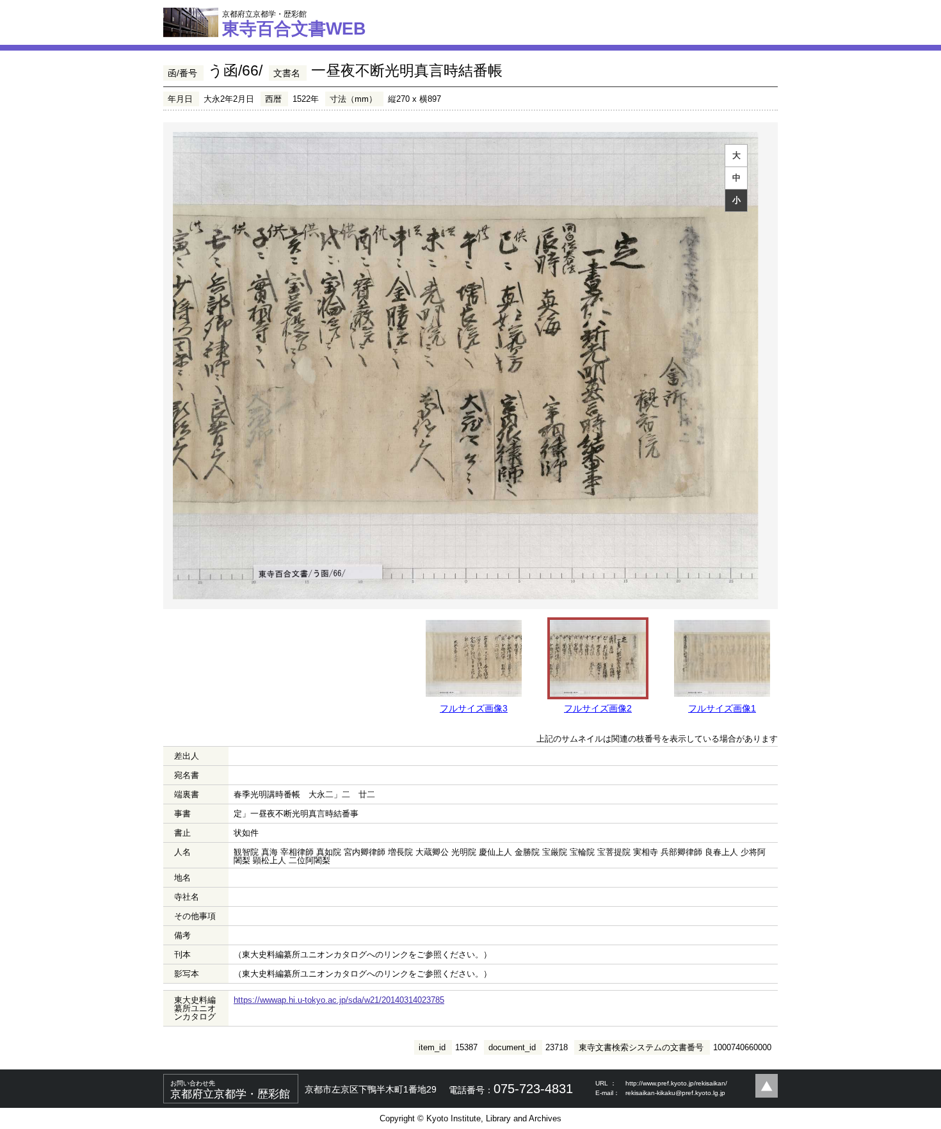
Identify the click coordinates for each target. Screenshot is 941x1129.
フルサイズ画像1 (722, 708)
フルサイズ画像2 (598, 708)
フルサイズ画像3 (474, 708)
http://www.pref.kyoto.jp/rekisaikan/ (676, 1083)
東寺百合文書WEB (294, 24)
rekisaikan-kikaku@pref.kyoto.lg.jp (675, 1092)
